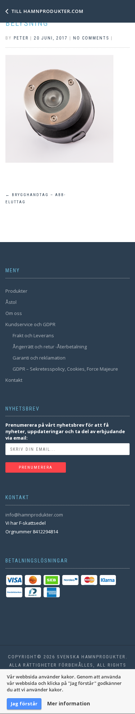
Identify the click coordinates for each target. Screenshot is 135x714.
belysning (27, 23)
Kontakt (13, 380)
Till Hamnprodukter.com (48, 11)
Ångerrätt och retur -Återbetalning (50, 346)
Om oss (13, 313)
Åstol (11, 302)
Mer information (68, 703)
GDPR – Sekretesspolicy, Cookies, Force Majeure (65, 369)
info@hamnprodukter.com (34, 514)
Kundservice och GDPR (30, 324)
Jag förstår (24, 703)
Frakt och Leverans (33, 335)
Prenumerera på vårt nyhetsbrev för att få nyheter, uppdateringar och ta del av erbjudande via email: (65, 431)
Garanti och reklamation (39, 357)
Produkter (16, 291)
